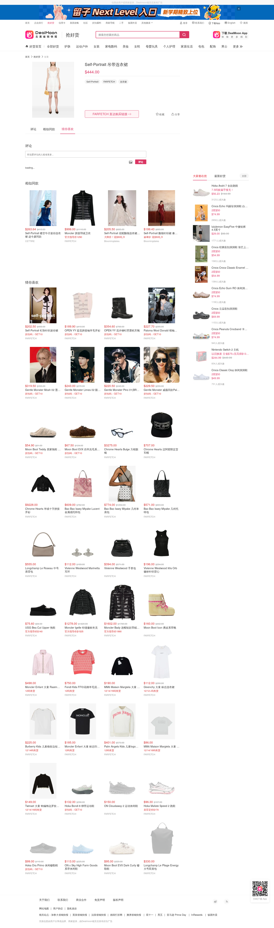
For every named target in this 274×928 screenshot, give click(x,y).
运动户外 (82, 46)
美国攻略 (74, 22)
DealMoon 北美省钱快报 (41, 34)
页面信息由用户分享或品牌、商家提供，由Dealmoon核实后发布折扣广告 (75, 921)
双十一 (149, 914)
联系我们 (199, 22)
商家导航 (110, 22)
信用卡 (62, 22)
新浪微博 (215, 901)
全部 (244, 175)
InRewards (197, 914)
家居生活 (187, 46)
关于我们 (44, 900)
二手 (121, 22)
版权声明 (118, 900)
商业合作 (81, 900)
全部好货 (53, 46)
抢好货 (51, 22)
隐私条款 (72, 908)
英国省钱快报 (80, 914)
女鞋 (137, 46)
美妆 (126, 46)
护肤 (67, 46)
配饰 (213, 46)
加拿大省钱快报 (59, 914)
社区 (85, 22)
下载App (216, 23)
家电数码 (111, 46)
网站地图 (44, 908)
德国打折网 (116, 914)
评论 (140, 162)
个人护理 (169, 46)
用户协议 (58, 908)
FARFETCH (109, 81)
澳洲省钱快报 (134, 914)
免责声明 (100, 900)
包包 (201, 46)
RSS (226, 901)
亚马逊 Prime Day (176, 914)
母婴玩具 (152, 46)
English (231, 22)
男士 (224, 46)
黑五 (160, 914)
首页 (27, 22)
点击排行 (38, 22)
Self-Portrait (92, 81)
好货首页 (35, 46)
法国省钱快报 (98, 914)
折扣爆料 (96, 22)
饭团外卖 (132, 22)
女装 (97, 46)
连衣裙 (123, 81)
